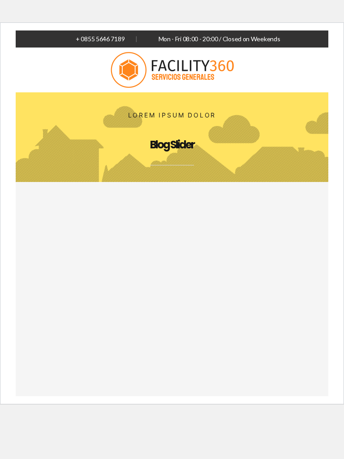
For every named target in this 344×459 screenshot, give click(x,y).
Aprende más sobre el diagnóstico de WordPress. (222, 353)
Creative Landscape (91, 263)
